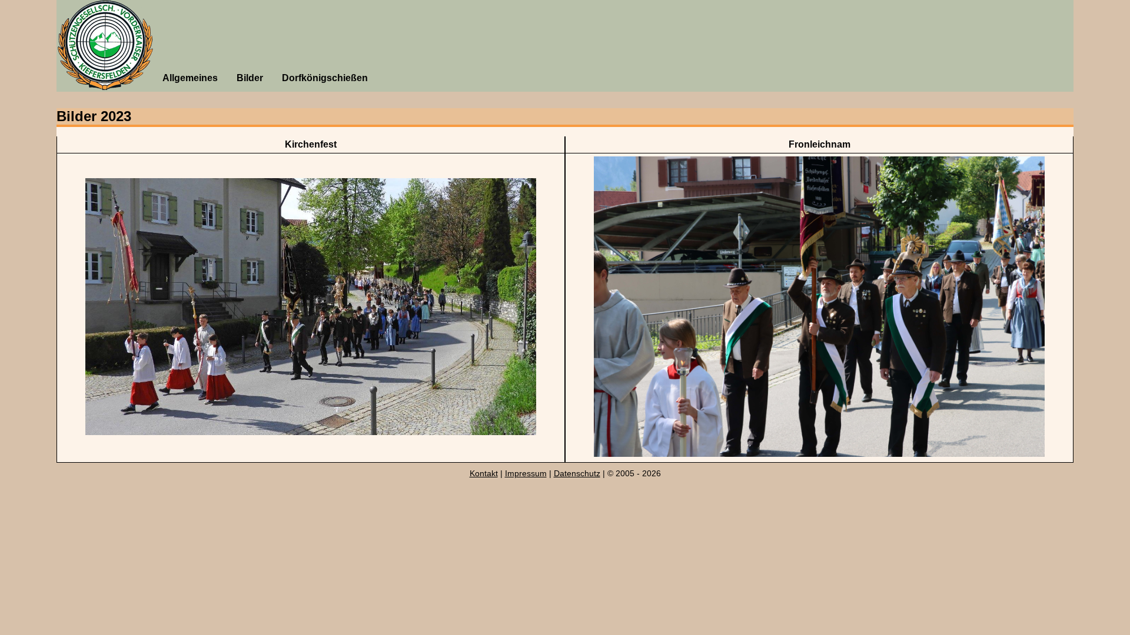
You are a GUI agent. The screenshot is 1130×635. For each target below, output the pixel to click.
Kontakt (484, 473)
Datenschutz (577, 473)
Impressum (526, 473)
